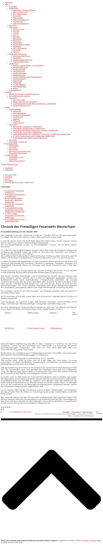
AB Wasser (17, 46)
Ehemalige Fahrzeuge (18, 54)
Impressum (76, 412)
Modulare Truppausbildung (24, 10)
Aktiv (7, 4)
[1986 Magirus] (56, 328)
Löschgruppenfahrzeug (22, 60)
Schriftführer (18, 117)
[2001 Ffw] (9, 328)
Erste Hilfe (17, 16)
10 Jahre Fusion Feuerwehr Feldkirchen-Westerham (34, 136)
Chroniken (13, 125)
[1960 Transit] (32, 313)
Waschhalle (17, 81)
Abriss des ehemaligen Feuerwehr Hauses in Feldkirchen (36, 130)
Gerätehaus (13, 64)
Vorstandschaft (15, 109)
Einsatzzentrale (19, 69)
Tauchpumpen (19, 100)
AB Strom (17, 41)
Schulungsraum (19, 79)
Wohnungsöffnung (21, 20)
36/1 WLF (16, 37)
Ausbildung (13, 8)
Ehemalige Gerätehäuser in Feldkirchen (29, 128)
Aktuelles (13, 25)
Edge (5, 542)
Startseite (9, 3)
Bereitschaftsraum (20, 67)
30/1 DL (16, 33)
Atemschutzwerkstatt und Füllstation (28, 65)
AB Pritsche (17, 43)
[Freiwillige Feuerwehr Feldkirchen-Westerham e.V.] (9, 164)
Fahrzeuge (13, 27)
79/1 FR (16, 52)
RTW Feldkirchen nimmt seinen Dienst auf (30, 138)
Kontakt (66, 412)
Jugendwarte (18, 123)
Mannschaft (13, 149)
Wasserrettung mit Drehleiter (25, 102)
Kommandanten (19, 113)
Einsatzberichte (15, 90)
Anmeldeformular (16, 157)
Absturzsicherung (20, 12)
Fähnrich (16, 121)
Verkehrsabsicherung (21, 106)
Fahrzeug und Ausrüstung (20, 151)
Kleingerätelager (19, 86)
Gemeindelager (19, 85)
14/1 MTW (16, 50)
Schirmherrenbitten (17, 161)
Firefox (86, 540)
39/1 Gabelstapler (20, 48)
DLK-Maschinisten (20, 14)
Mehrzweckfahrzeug (21, 56)
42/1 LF (15, 35)
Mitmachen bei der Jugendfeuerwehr (24, 94)
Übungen (13, 98)
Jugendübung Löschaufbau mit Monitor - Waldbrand (34, 104)
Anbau (15, 88)
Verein (7, 107)
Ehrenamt (13, 6)
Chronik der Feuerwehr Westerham (27, 132)
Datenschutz (87, 412)
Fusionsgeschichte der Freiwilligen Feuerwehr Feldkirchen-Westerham (41, 134)
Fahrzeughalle (19, 71)
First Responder (11, 144)
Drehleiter (17, 58)
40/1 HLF (16, 31)
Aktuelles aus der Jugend (19, 96)
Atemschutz (18, 22)
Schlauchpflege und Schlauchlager (27, 77)
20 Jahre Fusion (11, 155)
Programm (13, 159)
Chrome (92, 540)
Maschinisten (18, 18)
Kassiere (16, 119)
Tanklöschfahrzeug (21, 62)
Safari (99, 540)
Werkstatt (17, 83)
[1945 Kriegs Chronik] (36, 328)
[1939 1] (8, 313)
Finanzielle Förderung (18, 142)
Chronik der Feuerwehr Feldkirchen (27, 127)
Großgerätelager (20, 73)
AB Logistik (17, 39)
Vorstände (17, 111)
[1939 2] (53, 313)
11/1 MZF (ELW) (18, 29)
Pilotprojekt (14, 146)
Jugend (8, 92)
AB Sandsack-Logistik (21, 44)
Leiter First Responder (22, 115)
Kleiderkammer (19, 75)
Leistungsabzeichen (21, 23)
